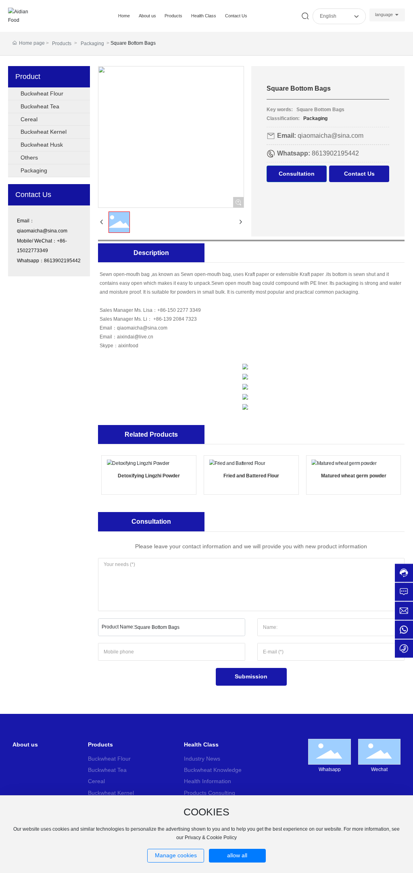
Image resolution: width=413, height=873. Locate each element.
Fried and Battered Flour (251, 476)
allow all (237, 855)
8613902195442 (62, 260)
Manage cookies (176, 855)
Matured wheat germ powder (353, 476)
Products (61, 43)
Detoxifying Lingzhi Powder (149, 476)
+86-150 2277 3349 (179, 310)
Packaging (92, 43)
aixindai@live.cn (135, 337)
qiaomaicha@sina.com (42, 231)
